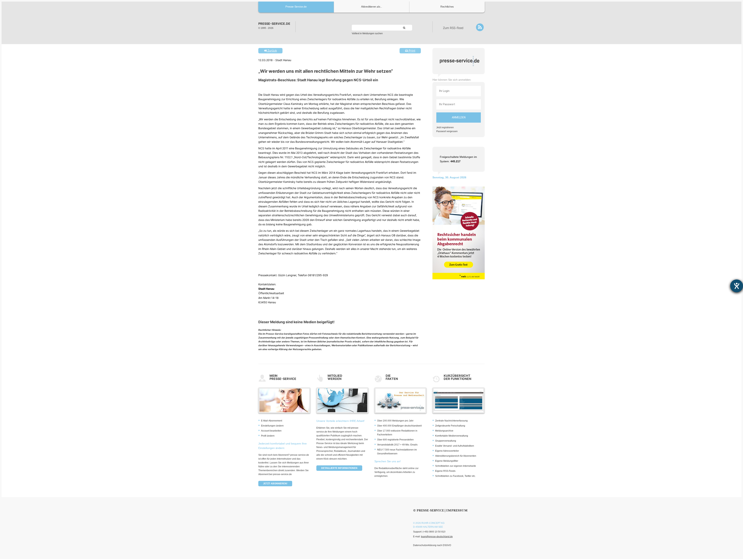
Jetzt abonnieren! (275, 483)
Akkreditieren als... (371, 6)
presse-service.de (274, 24)
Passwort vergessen (447, 131)
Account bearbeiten (271, 430)
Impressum (457, 510)
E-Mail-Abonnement (271, 420)
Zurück (272, 50)
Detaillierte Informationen (339, 468)
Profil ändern (268, 435)
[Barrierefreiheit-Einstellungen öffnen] (736, 286)
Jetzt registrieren (445, 127)
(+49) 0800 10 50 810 (434, 531)
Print (411, 50)
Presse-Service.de (295, 6)
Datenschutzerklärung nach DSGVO (432, 545)
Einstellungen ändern (272, 425)
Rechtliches (447, 6)
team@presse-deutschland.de (437, 536)
